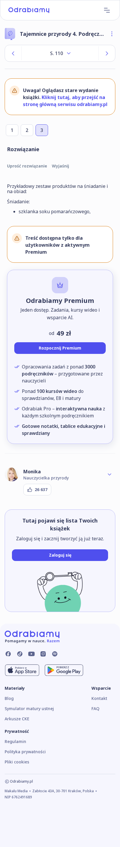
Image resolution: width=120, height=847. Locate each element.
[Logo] (28, 10)
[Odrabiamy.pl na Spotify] (54, 653)
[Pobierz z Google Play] (64, 670)
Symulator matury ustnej (29, 708)
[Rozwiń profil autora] (109, 474)
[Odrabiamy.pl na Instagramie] (43, 653)
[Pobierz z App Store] (22, 670)
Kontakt (99, 698)
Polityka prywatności (25, 751)
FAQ (95, 708)
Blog (9, 698)
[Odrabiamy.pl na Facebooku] (8, 653)
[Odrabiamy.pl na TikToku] (19, 653)
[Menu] (107, 10)
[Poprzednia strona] (13, 53)
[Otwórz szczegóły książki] (111, 33)
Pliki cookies (17, 762)
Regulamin (15, 741)
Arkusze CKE (17, 718)
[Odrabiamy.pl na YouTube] (31, 653)
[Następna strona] (107, 53)
